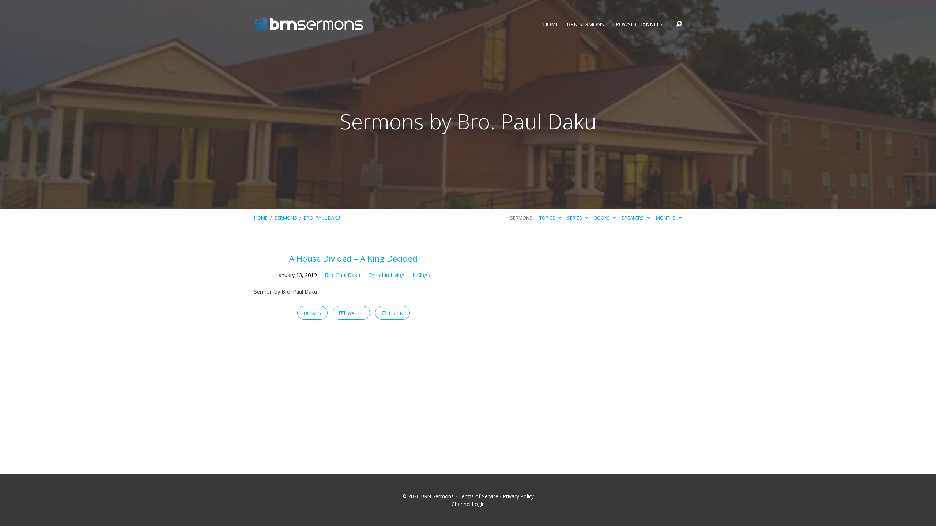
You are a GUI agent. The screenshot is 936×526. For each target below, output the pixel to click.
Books (602, 217)
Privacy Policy (518, 496)
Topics (547, 217)
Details (312, 313)
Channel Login (468, 503)
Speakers (633, 217)
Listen (395, 313)
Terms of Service (478, 496)
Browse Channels (637, 24)
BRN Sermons (585, 24)
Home (551, 24)
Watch (355, 313)
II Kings (421, 274)
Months (666, 217)
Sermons (286, 217)
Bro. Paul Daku (322, 217)
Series (575, 217)
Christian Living (386, 274)
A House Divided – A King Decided (353, 258)
